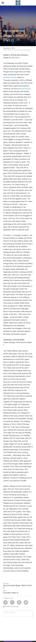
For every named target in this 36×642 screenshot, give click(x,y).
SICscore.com (25, 89)
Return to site (9, 598)
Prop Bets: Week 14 (10, 593)
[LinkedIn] (19, 602)
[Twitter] (12, 602)
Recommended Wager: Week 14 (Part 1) (17, 586)
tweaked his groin (10, 77)
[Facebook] (5, 602)
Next (4, 590)
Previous (6, 583)
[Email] (26, 602)
